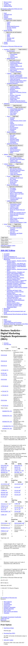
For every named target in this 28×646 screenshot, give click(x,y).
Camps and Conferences (16, 174)
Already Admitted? (11, 132)
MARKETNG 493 (7, 428)
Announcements (8, 604)
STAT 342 (4, 375)
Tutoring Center (14, 64)
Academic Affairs (14, 86)
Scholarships (13, 142)
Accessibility (13, 189)
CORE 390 (17, 503)
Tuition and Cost (14, 111)
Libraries (6, 17)
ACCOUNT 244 (5, 484)
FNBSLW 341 (4, 506)
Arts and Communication (16, 75)
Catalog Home (7, 4)
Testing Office (13, 99)
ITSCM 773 (5, 370)
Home (5, 319)
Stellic (8, 23)
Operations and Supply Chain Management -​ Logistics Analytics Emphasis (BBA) (15, 292)
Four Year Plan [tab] (7, 344)
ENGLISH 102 (18, 465)
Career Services (14, 173)
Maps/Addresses (8, 601)
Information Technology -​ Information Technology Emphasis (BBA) (16, 284)
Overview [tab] (6, 343)
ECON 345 (4, 373)
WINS (8, 24)
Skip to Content (7, 2)
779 (19, 509)
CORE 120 (17, 470)
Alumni (5, 42)
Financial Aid (13, 138)
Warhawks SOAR (14, 140)
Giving (5, 224)
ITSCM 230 (4, 361)
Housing (12, 136)
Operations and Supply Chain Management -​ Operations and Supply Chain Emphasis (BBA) (16, 296)
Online (11, 122)
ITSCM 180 (4, 355)
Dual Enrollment (14, 127)
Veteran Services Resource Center (18, 222)
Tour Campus (13, 113)
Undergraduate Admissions (16, 109)
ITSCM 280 (17, 490)
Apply (8, 116)
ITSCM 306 (17, 511)
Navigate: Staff (10, 38)
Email (5, 13)
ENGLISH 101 (4, 465)
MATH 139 (4, 467)
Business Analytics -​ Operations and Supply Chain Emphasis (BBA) (16, 272)
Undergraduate (13, 54)
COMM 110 (4, 490)
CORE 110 (3, 469)
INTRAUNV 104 (5, 470)
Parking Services (14, 215)
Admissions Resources (12, 143)
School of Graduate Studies (16, 82)
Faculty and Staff (8, 30)
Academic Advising (15, 61)
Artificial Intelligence (15, 88)
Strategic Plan (13, 195)
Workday (9, 39)
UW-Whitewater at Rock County (18, 120)
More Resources (11, 40)
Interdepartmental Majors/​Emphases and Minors (15, 314)
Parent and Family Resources (17, 214)
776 (15, 509)
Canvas (8, 22)
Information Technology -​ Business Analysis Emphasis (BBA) (15, 275)
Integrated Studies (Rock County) (18, 80)
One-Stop (9, 29)
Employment (7, 606)
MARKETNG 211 (5, 527)
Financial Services (14, 151)
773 (9, 504)
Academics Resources (12, 83)
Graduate (12, 55)
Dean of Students (14, 208)
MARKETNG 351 (7, 411)
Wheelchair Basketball (15, 162)
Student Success (11, 58)
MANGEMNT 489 (19, 523)
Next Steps (12, 135)
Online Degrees (14, 57)
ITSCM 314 (4, 365)
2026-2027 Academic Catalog (8, 245)
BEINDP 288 (4, 492)
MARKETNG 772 (8, 426)
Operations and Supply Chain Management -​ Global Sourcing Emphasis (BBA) (17, 287)
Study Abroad (13, 70)
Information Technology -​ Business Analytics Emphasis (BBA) (15, 278)
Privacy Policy (7, 610)
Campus (6, 164)
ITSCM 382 (4, 379)
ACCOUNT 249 (18, 484)
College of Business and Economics (12, 322)
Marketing (6, 310)
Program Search (11, 51)
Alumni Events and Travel (16, 177)
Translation (6, 613)
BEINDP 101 (4, 472)
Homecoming (13, 182)
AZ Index (6, 3)
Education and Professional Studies (18, 77)
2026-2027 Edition (8, 250)
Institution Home (8, 6)
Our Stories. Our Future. (16, 228)
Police (11, 216)
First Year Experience (15, 149)
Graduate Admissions (15, 110)
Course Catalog (14, 96)
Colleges (9, 73)
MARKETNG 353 (7, 421)
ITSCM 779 (5, 395)
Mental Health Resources (13, 26)
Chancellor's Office (14, 205)
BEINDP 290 (4, 494)
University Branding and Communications (16, 198)
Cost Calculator (14, 147)
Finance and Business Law (10, 256)
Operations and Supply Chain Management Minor (14, 306)
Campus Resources (11, 200)
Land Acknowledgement (16, 192)
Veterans (12, 123)
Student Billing (13, 148)
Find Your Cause (14, 230)
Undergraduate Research (16, 63)
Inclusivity (12, 191)
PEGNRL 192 (18, 472)
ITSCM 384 (4, 400)
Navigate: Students (11, 27)
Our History (13, 188)
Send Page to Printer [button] (9, 628)
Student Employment (15, 171)
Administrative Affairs (15, 204)
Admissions (6, 103)
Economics (6, 255)
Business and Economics (16, 76)
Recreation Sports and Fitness (17, 159)
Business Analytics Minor (13, 303)
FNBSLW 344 (4, 531)
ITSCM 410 (5, 386)
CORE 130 (3, 514)
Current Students (8, 18)
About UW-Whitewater (12, 184)
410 (22, 507)
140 (23, 470)
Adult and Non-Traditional (16, 124)
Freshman (12, 117)
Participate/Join (10, 165)
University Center (14, 221)
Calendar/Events (8, 14)
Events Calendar (14, 180)
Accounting (6, 253)
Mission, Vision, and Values (17, 193)
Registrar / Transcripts (15, 95)
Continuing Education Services (17, 100)
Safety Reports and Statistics (17, 218)
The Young (12, 183)
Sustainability (13, 196)
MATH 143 (17, 467)
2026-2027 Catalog (8, 640)
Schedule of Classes (15, 98)
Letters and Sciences (15, 79)
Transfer (12, 119)
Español (6, 43)
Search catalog (4, 239)
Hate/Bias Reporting (9, 608)
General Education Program (17, 68)
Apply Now (13, 114)
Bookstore (12, 89)
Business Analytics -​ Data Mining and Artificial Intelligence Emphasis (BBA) (16, 264)
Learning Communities (15, 71)
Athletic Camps (14, 160)
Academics (6, 49)
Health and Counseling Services (18, 212)
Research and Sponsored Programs (18, 102)
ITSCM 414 (5, 405)
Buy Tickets (13, 179)
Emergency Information (9, 607)
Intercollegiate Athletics (15, 158)
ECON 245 (17, 487)
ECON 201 (4, 496)
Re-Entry (12, 126)
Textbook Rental (14, 91)
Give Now (12, 232)
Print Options (4, 316)
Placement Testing (14, 139)
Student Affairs (13, 219)
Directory (6, 16)
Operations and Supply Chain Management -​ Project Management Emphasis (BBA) (15, 300)
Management (7, 308)
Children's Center (14, 207)
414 (9, 523)
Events (8, 176)
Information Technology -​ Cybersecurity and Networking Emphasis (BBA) (17, 281)
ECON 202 (17, 492)
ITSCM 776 (5, 391)
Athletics (6, 154)
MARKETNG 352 (7, 415)
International (13, 129)
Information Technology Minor (14, 304)
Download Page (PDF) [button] (9, 633)
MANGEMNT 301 (5, 511)
